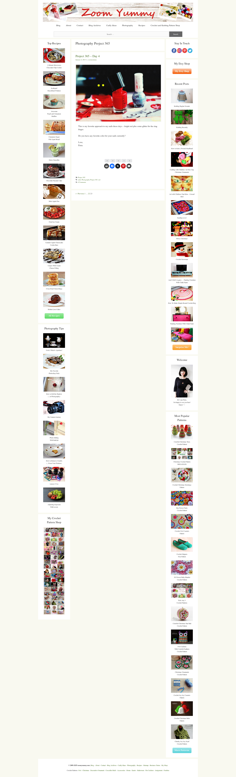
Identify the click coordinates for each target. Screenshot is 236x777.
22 (89, 193)
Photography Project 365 (90, 180)
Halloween (140, 770)
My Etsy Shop (182, 71)
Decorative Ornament (97, 770)
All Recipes (54, 315)
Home (128, 770)
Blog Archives (95, 25)
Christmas (85, 770)
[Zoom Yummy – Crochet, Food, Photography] (118, 12)
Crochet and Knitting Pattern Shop (165, 25)
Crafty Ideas (111, 25)
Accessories (121, 770)
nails (79, 180)
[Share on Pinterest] (123, 167)
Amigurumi (158, 770)
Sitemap (145, 765)
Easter (134, 770)
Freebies (166, 770)
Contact (80, 25)
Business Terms (155, 765)
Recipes (141, 25)
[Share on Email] (128, 167)
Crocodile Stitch (111, 770)
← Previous (80, 193)
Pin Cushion (149, 770)
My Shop (164, 765)
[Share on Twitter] (117, 167)
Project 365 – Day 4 (88, 56)
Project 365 (81, 177)
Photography (127, 25)
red (99, 180)
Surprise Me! (182, 347)
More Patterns (182, 750)
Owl (79, 770)
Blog (58, 25)
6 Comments (82, 182)
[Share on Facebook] (112, 167)
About (68, 25)
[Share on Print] (106, 167)
